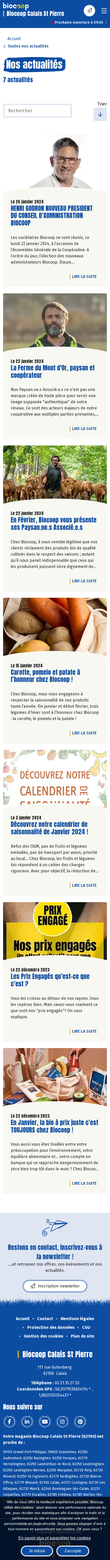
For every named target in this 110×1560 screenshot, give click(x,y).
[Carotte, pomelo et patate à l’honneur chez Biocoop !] (55, 628)
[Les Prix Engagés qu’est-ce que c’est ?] (55, 932)
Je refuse (37, 1551)
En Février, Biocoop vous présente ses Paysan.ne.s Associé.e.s (53, 523)
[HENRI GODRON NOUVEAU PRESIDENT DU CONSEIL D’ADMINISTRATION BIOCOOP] (55, 164)
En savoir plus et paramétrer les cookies (54, 1538)
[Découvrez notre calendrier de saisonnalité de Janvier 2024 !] (55, 780)
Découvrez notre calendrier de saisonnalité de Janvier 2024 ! (49, 828)
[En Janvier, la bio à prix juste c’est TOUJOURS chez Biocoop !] (55, 1078)
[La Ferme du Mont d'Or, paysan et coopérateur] (55, 323)
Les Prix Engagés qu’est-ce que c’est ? (50, 980)
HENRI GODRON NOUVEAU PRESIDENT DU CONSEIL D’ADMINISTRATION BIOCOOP (52, 216)
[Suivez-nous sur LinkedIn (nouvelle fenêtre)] (27, 1421)
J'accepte (72, 1551)
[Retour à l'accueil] (16, 6)
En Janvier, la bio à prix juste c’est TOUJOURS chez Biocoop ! (54, 1126)
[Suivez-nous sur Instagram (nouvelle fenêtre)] (62, 1421)
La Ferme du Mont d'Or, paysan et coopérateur (53, 371)
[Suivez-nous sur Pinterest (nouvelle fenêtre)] (80, 1421)
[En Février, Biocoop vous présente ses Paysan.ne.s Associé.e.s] (55, 475)
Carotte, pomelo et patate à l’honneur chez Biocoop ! (45, 676)
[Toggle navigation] (104, 12)
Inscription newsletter (59, 1286)
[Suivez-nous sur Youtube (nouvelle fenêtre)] (44, 1421)
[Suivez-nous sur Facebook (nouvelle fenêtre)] (9, 1421)
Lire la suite (85, 276)
